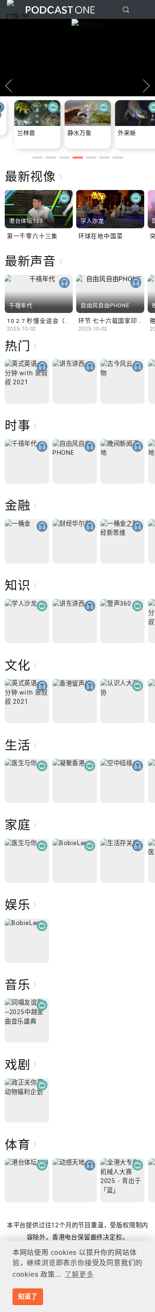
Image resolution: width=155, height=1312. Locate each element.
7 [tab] (117, 157)
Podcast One (60, 9)
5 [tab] (91, 157)
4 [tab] (77, 157)
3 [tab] (64, 157)
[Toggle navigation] (141, 9)
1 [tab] (37, 157)
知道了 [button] (27, 1296)
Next (146, 86)
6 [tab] (104, 157)
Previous (8, 86)
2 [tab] (51, 157)
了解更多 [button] (79, 1274)
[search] (126, 9)
